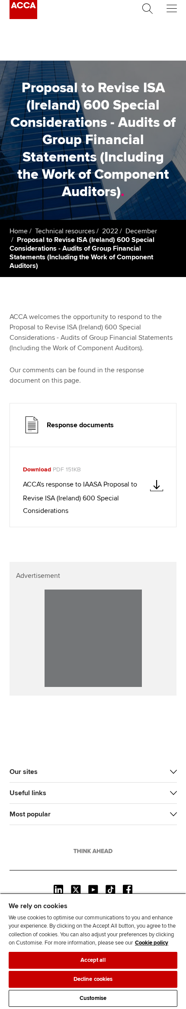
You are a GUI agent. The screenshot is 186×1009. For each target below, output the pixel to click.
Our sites (24, 771)
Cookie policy (151, 942)
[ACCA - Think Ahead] (23, 17)
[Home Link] (93, 851)
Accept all (92, 960)
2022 (110, 231)
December (141, 231)
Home (19, 231)
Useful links (28, 793)
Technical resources (65, 231)
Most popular (30, 814)
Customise (93, 998)
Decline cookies (93, 979)
